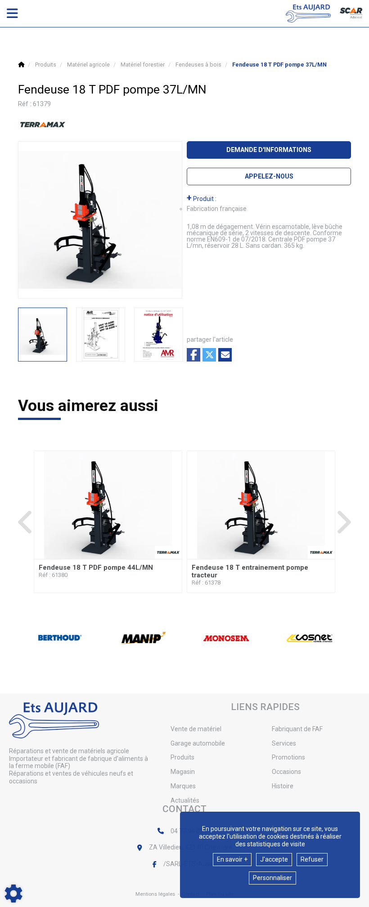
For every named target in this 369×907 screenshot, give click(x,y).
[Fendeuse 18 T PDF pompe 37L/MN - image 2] (100, 335)
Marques (183, 786)
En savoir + (232, 859)
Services (284, 743)
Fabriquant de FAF (297, 729)
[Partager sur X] (209, 355)
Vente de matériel (196, 729)
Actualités (185, 800)
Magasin (183, 771)
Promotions (288, 757)
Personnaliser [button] (272, 877)
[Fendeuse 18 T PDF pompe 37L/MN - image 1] (42, 335)
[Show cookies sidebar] (13, 894)
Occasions (286, 771)
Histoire (282, 786)
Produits (182, 757)
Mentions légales (155, 894)
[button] (279, 64)
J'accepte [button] (274, 859)
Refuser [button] (312, 859)
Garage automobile (198, 743)
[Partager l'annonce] (225, 355)
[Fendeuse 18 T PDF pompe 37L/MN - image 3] (158, 335)
